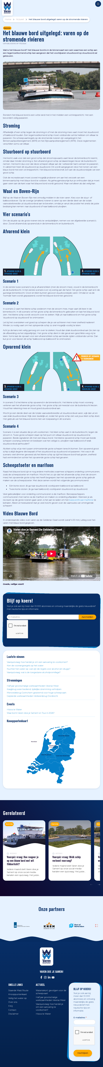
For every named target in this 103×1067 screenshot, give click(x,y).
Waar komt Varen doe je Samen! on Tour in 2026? (30, 713)
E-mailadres (80, 1017)
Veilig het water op (17, 998)
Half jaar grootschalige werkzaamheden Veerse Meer (33, 686)
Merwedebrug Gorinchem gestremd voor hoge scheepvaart (36, 693)
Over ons (12, 1002)
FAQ (10, 1006)
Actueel (20, 19)
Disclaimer (13, 1014)
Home (8, 19)
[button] (92, 884)
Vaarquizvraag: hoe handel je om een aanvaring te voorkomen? (37, 662)
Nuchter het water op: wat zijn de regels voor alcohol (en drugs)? (38, 669)
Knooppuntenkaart (17, 994)
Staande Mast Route (18, 990)
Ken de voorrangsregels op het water (25, 665)
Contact (12, 1010)
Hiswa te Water (14, 709)
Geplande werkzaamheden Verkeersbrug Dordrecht (32, 696)
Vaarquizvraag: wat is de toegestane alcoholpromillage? (33, 672)
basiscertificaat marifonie (81, 500)
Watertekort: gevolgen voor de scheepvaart (51, 992)
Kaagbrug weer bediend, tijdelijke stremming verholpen (34, 689)
